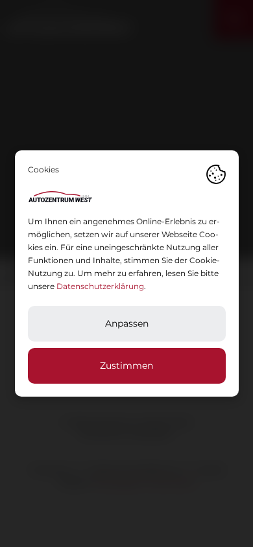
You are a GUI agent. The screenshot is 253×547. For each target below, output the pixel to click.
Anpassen (127, 323)
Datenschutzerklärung (100, 286)
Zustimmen (126, 365)
